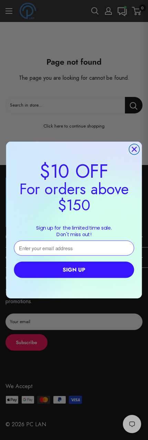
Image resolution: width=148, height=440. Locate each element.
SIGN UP (74, 270)
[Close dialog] (134, 149)
